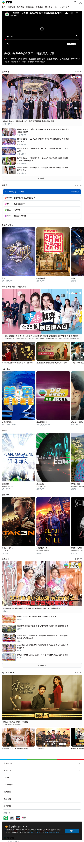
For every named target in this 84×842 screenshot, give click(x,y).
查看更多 (78, 72)
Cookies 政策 (35, 832)
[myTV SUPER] (12, 818)
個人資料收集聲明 (52, 832)
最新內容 (5, 71)
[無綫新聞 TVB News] (6, 818)
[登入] (80, 2)
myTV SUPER (8, 672)
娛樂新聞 (5, 558)
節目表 (5, 185)
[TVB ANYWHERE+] (18, 818)
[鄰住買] (24, 818)
